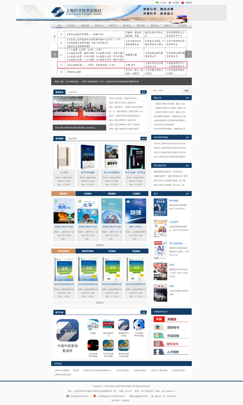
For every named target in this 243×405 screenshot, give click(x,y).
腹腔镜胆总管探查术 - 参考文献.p (168, 171)
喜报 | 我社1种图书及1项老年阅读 (124, 128)
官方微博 (175, 2)
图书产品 (99, 25)
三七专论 (64, 172)
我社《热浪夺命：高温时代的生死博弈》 (127, 106)
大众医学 (173, 221)
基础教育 (63, 193)
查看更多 (100, 245)
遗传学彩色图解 (88, 172)
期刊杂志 (127, 25)
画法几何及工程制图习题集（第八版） (170, 180)
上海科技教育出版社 (62, 374)
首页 (59, 25)
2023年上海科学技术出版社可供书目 (170, 143)
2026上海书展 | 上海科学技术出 (123, 98)
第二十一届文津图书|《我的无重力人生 (126, 111)
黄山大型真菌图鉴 (112, 172)
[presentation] (54, 54)
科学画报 (173, 200)
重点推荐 (73, 138)
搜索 (187, 90)
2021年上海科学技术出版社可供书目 (170, 152)
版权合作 (155, 25)
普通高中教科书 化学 (88, 226)
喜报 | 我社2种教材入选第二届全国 (124, 124)
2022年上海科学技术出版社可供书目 (170, 147)
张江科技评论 (176, 243)
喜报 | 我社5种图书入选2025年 (122, 120)
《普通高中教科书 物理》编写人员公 (170, 103)
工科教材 (136, 193)
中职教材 (112, 251)
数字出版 (141, 25)
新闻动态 (85, 25)
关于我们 (71, 25)
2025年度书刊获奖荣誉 (164, 124)
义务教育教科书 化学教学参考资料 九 (170, 120)
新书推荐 (59, 138)
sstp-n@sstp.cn (168, 391)
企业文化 (73, 92)
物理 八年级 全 (135, 226)
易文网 (76, 370)
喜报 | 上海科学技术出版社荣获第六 (124, 115)
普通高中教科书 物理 (64, 226)
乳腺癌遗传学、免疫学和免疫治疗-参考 (171, 175)
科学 (171, 286)
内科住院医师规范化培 (136, 284)
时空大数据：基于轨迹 (135, 172)
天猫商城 (188, 2)
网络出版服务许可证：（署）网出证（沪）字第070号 (153, 396)
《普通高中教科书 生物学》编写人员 (170, 107)
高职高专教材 (88, 251)
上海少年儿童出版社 (159, 370)
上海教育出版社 (140, 370)
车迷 (171, 264)
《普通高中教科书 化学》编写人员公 (170, 112)
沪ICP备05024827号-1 (79, 396)
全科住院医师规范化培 (88, 284)
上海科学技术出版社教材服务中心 (97, 370)
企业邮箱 (182, 25)
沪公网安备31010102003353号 (110, 396)
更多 (143, 92)
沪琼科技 (125, 400)
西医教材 (112, 193)
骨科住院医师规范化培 (64, 284)
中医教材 (88, 193)
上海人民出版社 (122, 370)
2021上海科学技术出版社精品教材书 (170, 156)
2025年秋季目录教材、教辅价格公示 (170, 128)
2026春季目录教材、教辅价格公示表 (170, 116)
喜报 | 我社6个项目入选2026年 (122, 102)
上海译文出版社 (178, 370)
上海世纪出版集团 (61, 370)
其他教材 (136, 251)
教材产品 (113, 25)
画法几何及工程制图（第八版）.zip (169, 184)
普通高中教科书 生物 (112, 226)
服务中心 (169, 25)
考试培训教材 (63, 251)
